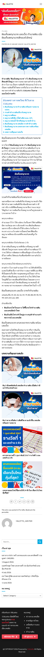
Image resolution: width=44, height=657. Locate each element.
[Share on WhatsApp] (11, 502)
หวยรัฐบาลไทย (32, 620)
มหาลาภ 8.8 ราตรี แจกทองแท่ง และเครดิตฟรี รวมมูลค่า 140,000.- (22, 556)
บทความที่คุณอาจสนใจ (14, 132)
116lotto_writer (30, 44)
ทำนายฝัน (4, 31)
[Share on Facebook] (16, 502)
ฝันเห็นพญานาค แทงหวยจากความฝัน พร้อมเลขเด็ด (21, 127)
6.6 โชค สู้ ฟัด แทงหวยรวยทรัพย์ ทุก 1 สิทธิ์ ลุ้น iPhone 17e (20, 577)
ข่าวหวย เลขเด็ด (32, 616)
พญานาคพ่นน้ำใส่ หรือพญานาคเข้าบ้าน (20, 121)
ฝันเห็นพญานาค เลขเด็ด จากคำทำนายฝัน (21, 124)
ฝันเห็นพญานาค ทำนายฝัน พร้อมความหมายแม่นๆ (22, 108)
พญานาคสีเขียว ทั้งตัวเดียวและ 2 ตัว (19, 118)
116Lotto (30, 649)
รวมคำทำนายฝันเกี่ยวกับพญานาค (18, 112)
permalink (5, 512)
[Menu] (40, 4)
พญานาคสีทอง (10, 115)
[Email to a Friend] (24, 502)
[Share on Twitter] (20, 502)
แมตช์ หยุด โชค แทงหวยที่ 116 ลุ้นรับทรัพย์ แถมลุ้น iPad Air (21, 567)
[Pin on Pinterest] (28, 502)
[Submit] (40, 541)
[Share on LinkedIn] (32, 502)
